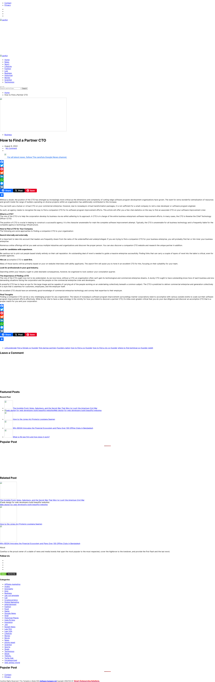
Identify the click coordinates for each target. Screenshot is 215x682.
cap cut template (11, 595)
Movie (7, 638)
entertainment (10, 604)
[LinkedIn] (107, 176)
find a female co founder (27, 348)
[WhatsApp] (107, 180)
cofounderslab (10, 348)
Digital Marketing (11, 602)
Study (6, 649)
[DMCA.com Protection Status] (8, 575)
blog (6, 591)
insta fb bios (9, 620)
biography (8, 589)
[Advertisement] (107, 37)
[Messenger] (107, 183)
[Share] (107, 195)
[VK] (107, 187)
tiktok (6, 653)
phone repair (9, 642)
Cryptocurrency (11, 600)
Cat (6, 598)
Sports (7, 647)
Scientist (8, 80)
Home (7, 60)
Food (6, 609)
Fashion (7, 69)
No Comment (11, 148)
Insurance (8, 622)
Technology (9, 82)
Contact (7, 3)
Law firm (8, 629)
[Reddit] (107, 172)
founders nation (63, 348)
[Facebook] (107, 162)
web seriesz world (12, 662)
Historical (8, 75)
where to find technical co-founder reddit (135, 348)
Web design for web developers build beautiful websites (24, 504)
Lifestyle (8, 66)
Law (6, 71)
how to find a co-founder (81, 348)
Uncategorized (10, 660)
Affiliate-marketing (12, 584)
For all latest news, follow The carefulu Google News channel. (37, 157)
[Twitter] (107, 165)
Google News (10, 613)
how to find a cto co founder (105, 348)
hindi (6, 615)
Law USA (8, 631)
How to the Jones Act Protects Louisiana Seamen (21, 524)
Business (8, 73)
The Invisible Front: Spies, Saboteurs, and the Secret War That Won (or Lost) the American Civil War (42, 500)
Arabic (7, 586)
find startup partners (47, 348)
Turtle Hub (8, 658)
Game (6, 611)
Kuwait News (9, 627)
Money (7, 77)
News (6, 62)
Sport (6, 64)
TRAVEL (7, 656)
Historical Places (11, 618)
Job (6, 624)
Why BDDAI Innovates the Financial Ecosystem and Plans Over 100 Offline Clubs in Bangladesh (40, 543)
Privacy (7, 5)
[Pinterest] (107, 169)
